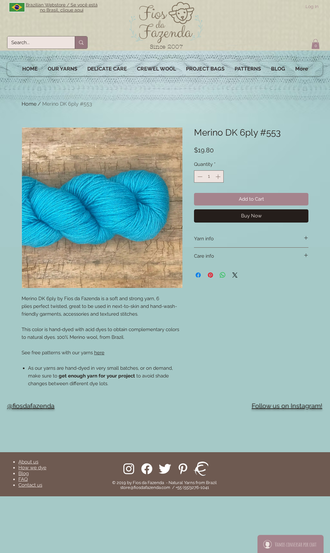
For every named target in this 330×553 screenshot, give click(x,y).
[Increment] (218, 177)
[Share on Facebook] (198, 275)
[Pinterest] (183, 469)
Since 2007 (166, 46)
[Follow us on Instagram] (128, 469)
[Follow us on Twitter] (165, 469)
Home (29, 104)
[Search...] (81, 42)
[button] (315, 44)
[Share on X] (235, 275)
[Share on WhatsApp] (223, 275)
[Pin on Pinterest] (210, 275)
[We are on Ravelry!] (201, 469)
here (99, 353)
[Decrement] (199, 177)
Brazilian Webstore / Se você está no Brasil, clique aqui (62, 7)
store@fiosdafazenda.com (145, 487)
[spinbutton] (209, 177)
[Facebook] (147, 469)
